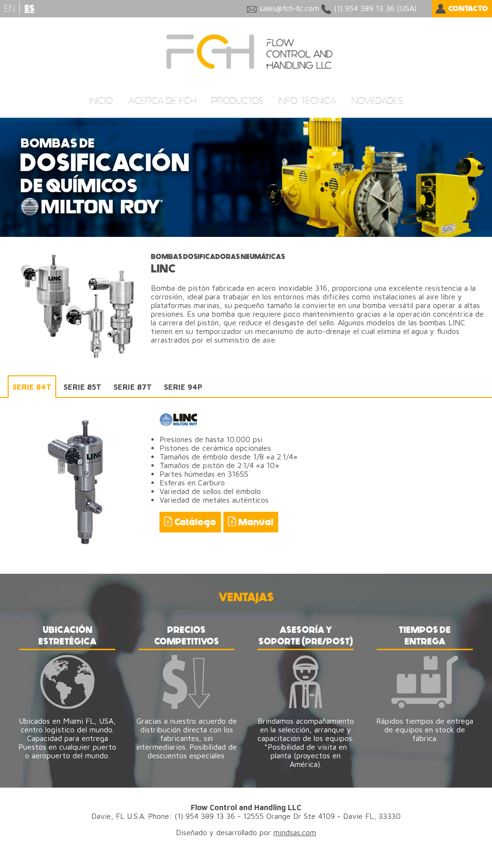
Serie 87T (132, 387)
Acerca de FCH (162, 100)
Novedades (377, 100)
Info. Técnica (307, 100)
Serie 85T (82, 387)
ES (30, 8)
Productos (237, 100)
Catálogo (195, 522)
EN (9, 8)
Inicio (101, 100)
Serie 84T (31, 387)
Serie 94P (183, 387)
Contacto (468, 8)
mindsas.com (294, 832)
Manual (255, 522)
